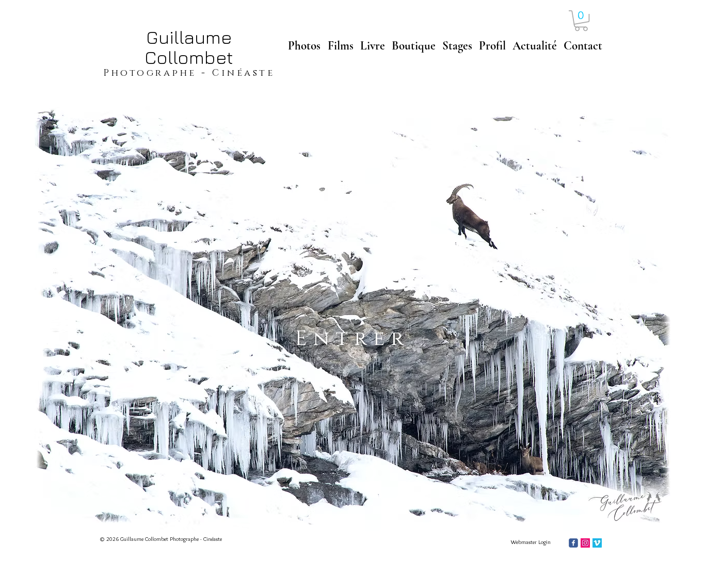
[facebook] (573, 543)
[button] (581, 20)
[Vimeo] (597, 543)
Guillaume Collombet (189, 47)
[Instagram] (585, 543)
